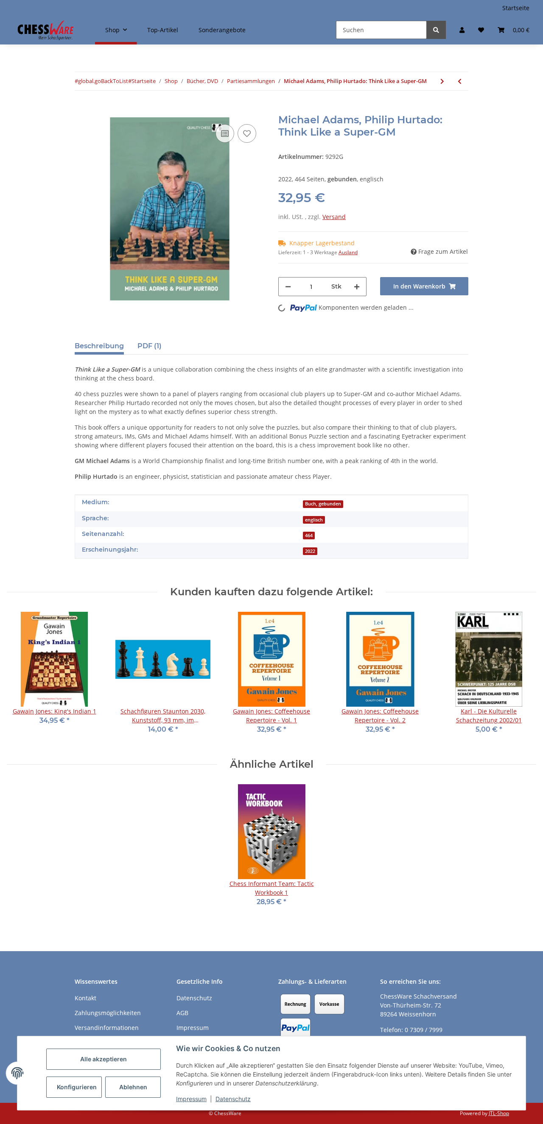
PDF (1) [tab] (149, 346)
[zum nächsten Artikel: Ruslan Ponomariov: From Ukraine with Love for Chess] (442, 81)
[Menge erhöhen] (356, 287)
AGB (182, 1013)
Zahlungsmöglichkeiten (108, 1013)
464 (309, 535)
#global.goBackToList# (103, 81)
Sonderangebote (222, 30)
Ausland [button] (348, 252)
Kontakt (85, 998)
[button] (462, 29)
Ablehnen (133, 1087)
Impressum (191, 1098)
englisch (314, 520)
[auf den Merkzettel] (247, 133)
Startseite (515, 8)
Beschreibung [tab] (99, 346)
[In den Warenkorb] (81, 109)
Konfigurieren (77, 1087)
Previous (21, 678)
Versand (334, 217)
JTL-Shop (499, 1113)
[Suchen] (436, 30)
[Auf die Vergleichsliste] (225, 133)
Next (522, 678)
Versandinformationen (107, 1028)
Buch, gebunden (323, 504)
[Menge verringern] (288, 287)
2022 (310, 551)
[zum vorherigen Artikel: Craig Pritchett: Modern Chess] (459, 81)
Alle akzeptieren (103, 1059)
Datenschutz (233, 1098)
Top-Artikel (162, 30)
